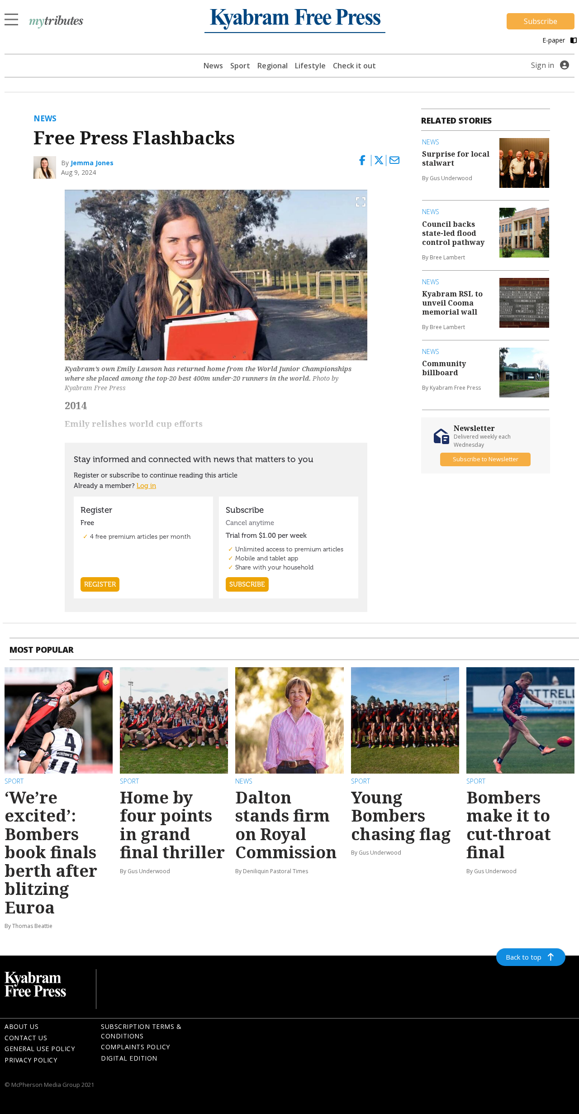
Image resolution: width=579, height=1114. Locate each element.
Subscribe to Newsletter (485, 459)
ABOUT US (21, 1026)
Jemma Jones (92, 162)
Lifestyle (310, 66)
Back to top (523, 956)
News (213, 66)
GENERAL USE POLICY (40, 1048)
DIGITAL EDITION (129, 1058)
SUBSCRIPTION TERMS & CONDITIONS (141, 1031)
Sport (240, 66)
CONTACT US (26, 1037)
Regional (272, 66)
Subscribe (540, 21)
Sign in (542, 65)
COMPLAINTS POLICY (135, 1046)
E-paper (554, 40)
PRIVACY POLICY (31, 1060)
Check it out (354, 66)
